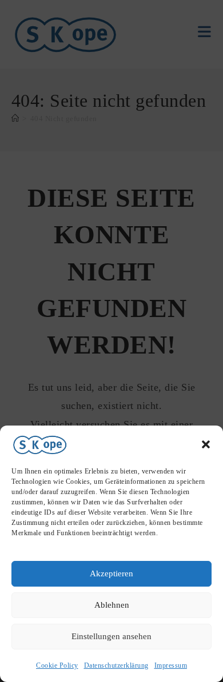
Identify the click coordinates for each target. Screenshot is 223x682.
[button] (206, 444)
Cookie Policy (57, 665)
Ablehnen (111, 604)
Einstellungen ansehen (111, 636)
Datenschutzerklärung (116, 665)
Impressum (171, 665)
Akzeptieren (111, 573)
